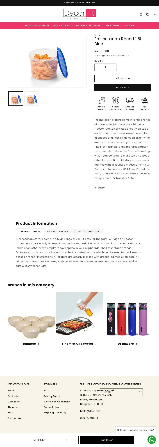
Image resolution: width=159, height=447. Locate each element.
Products (13, 396)
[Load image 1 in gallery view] (16, 98)
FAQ (46, 390)
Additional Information (59, 231)
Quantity (98, 60)
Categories (14, 401)
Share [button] (101, 187)
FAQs (11, 412)
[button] (155, 14)
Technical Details (29, 231)
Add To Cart (107, 440)
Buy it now (122, 87)
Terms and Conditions (57, 401)
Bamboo (29, 343)
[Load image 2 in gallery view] (31, 98)
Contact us (14, 418)
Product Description (89, 231)
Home (11, 390)
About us (13, 407)
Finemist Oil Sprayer (77, 343)
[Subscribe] (139, 392)
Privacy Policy (52, 396)
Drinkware (126, 343)
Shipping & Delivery (55, 412)
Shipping (99, 55)
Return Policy (51, 407)
